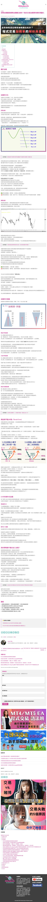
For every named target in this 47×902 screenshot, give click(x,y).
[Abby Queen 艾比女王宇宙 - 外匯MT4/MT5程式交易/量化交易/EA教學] (23, 4)
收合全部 (7, 835)
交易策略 (4, 839)
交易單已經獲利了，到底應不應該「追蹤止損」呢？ (17, 412)
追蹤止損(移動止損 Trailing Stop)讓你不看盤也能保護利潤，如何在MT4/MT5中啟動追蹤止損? (20, 664)
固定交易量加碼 (6, 58)
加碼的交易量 (4, 54)
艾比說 (3, 868)
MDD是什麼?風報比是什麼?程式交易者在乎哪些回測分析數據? (20, 585)
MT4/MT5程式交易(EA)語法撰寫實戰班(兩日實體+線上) (14, 625)
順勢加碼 (5, 53)
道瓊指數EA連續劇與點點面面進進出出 (11, 859)
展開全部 (3, 835)
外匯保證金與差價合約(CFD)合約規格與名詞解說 (11, 760)
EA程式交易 (4, 836)
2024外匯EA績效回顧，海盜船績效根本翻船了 (10, 756)
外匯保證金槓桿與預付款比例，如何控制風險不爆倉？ (18, 244)
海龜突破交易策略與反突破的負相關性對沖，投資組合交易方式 (16, 849)
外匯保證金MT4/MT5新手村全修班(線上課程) (12, 623)
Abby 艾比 (13, 16)
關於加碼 (4, 49)
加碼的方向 (4, 50)
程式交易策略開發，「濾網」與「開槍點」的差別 (11, 660)
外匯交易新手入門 (5, 862)
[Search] (45, 4)
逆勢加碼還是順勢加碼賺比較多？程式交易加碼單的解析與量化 (16, 848)
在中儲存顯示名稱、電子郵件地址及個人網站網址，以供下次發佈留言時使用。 (19, 701)
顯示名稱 (4, 685)
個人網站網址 (4, 695)
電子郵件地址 (5, 690)
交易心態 (4, 838)
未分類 (3, 865)
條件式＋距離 (6, 63)
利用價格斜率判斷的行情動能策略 (10, 857)
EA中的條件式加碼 (5, 60)
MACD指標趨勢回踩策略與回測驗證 (8, 656)
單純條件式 (6, 62)
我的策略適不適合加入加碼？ (7, 64)
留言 (3, 675)
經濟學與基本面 (5, 867)
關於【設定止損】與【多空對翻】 (10, 858)
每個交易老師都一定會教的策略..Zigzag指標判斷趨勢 (11, 658)
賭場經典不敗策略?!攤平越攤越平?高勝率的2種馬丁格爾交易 (19, 156)
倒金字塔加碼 (6, 55)
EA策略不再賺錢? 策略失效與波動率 (10, 854)
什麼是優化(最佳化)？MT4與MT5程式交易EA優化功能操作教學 (14, 758)
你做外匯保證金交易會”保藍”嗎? (9, 861)
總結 (3, 66)
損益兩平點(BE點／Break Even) (7, 59)
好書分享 (4, 864)
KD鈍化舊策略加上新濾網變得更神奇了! (11, 852)
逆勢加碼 (5, 51)
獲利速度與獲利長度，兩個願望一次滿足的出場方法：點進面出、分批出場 (16, 662)
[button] (1, 4)
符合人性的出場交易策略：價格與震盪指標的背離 (13, 855)
